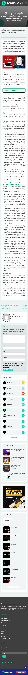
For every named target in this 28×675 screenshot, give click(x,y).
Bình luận (5, 333)
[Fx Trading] (7, 546)
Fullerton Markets (15, 535)
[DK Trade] (7, 555)
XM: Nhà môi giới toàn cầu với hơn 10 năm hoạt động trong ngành (20, 307)
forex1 (14, 314)
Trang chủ (3, 29)
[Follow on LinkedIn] (8, 662)
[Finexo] (7, 521)
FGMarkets (13, 561)
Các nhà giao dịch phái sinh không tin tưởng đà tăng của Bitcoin (18, 459)
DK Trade (13, 552)
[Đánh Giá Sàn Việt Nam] (12, 3)
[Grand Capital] (7, 571)
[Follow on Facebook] (2, 662)
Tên (4, 345)
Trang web (5, 357)
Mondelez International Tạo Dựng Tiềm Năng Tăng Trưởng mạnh (17, 451)
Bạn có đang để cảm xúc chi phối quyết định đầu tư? (18, 474)
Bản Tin (9, 29)
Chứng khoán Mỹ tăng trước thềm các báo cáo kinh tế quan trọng (7, 307)
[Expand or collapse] (24, 90)
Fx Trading (13, 544)
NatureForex (14, 527)
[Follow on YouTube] (11, 662)
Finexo (12, 519)
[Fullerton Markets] (7, 538)
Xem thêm (14, 437)
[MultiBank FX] (7, 580)
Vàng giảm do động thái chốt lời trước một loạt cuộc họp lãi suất (18, 467)
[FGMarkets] (7, 563)
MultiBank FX (14, 577)
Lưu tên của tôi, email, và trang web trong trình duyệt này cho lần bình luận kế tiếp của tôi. (13, 365)
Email (4, 351)
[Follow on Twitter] (5, 662)
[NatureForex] (7, 529)
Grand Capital (14, 569)
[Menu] (26, 3)
